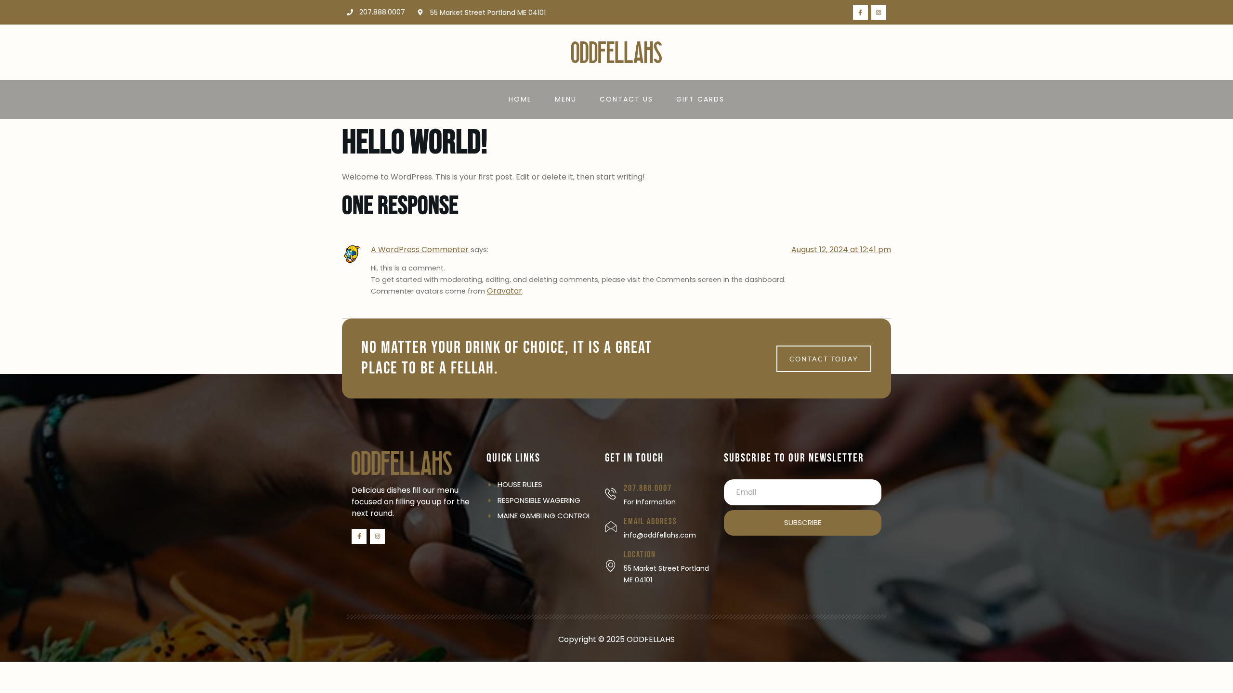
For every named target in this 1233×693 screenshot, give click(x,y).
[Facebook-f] (860, 12)
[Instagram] (878, 12)
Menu (566, 99)
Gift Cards (700, 99)
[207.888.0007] (610, 494)
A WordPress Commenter (420, 249)
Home (520, 99)
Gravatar (504, 290)
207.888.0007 (648, 488)
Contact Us (626, 99)
